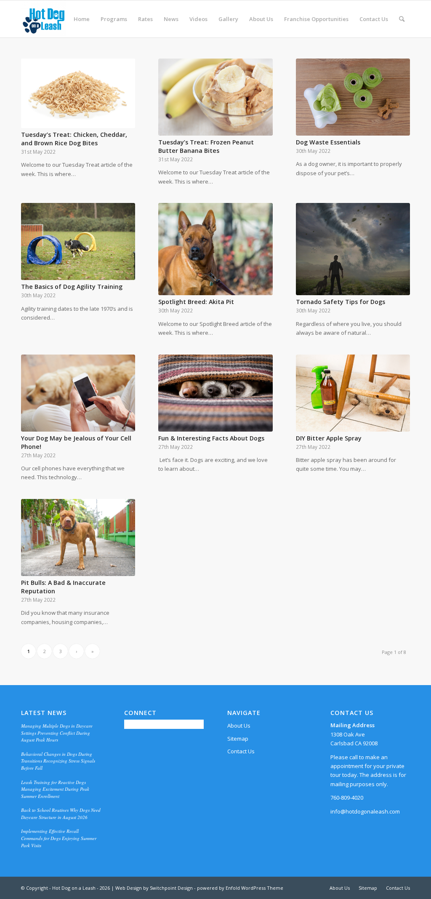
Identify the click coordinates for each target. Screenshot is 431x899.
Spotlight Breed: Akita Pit (197, 302)
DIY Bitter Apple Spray (329, 438)
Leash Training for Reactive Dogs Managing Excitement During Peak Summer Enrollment (55, 789)
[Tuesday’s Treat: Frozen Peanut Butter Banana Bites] (215, 97)
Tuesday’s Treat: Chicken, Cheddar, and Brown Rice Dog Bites (74, 139)
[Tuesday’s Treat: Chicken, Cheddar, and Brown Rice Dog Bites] (78, 93)
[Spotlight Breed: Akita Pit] (215, 249)
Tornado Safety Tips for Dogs (341, 302)
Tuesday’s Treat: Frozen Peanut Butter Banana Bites (206, 146)
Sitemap (237, 738)
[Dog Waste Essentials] (353, 97)
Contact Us (241, 751)
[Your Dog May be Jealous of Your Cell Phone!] (78, 393)
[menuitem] (81, 18)
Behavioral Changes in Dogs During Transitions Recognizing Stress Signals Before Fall (58, 761)
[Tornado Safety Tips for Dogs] (353, 249)
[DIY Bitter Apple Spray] (353, 393)
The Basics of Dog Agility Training (72, 287)
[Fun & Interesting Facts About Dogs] (215, 393)
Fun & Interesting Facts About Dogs (211, 438)
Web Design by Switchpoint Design (154, 888)
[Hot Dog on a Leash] (43, 18)
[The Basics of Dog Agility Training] (78, 241)
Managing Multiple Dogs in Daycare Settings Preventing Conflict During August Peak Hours (57, 733)
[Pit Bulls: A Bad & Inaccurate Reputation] (78, 537)
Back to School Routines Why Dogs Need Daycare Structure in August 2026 (61, 813)
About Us (238, 725)
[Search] (402, 18)
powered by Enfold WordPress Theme (240, 888)
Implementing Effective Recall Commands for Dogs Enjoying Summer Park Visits (58, 838)
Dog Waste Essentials (329, 142)
